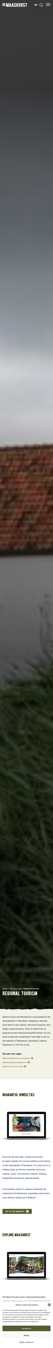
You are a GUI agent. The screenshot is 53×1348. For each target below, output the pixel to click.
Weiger (26, 1335)
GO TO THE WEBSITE (15, 1211)
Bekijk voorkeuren (26, 1342)
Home (5, 988)
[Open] (48, 5)
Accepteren (26, 1328)
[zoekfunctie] (41, 5)
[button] (49, 1305)
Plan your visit (15, 988)
